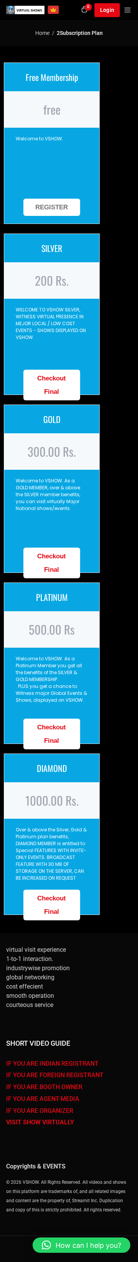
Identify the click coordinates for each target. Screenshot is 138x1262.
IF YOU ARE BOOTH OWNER (44, 1087)
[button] (81, 1245)
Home (42, 33)
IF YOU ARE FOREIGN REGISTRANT (55, 1075)
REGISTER (51, 207)
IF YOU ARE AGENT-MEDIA (42, 1098)
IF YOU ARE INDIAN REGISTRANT (52, 1063)
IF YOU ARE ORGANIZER (39, 1110)
